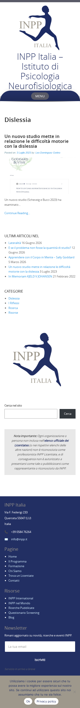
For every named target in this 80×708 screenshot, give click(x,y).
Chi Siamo (15, 571)
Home (12, 556)
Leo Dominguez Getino (48, 152)
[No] (74, 692)
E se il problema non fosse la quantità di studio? (39, 248)
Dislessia (14, 298)
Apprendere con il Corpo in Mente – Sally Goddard (41, 257)
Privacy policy (46, 701)
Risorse (13, 313)
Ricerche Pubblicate (21, 608)
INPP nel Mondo (19, 603)
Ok (28, 701)
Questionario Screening (23, 613)
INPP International (20, 598)
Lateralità (14, 243)
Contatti (13, 580)
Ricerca (13, 308)
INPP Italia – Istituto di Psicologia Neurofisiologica (40, 71)
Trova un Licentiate (21, 576)
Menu (40, 96)
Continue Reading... (17, 213)
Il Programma (17, 561)
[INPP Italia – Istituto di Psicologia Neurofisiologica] (40, 27)
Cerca (67, 414)
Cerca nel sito (13, 405)
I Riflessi (13, 303)
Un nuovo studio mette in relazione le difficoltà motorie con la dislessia (36, 141)
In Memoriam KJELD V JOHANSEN (30, 276)
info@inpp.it (19, 539)
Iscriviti (40, 660)
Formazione (16, 566)
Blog (11, 617)
